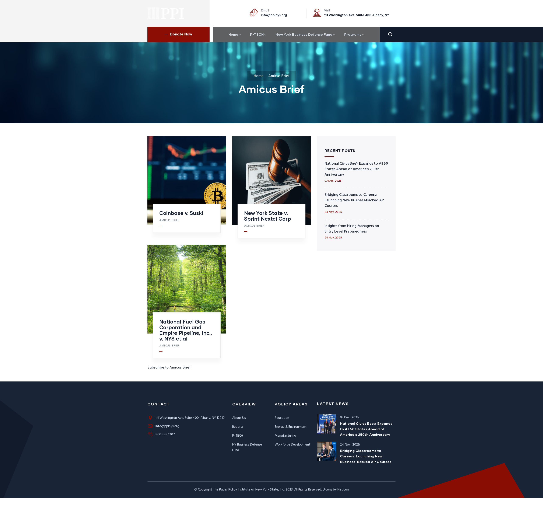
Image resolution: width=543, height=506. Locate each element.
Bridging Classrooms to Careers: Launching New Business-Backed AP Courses (354, 200)
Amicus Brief (169, 220)
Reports (238, 427)
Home (258, 76)
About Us (239, 418)
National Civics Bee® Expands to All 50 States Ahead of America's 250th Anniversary (356, 169)
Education (282, 418)
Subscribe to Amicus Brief (169, 367)
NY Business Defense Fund (247, 447)
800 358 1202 (165, 434)
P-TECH (237, 436)
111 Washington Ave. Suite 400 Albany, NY (356, 15)
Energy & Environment (290, 427)
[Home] (166, 13)
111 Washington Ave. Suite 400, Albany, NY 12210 (190, 418)
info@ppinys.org (274, 15)
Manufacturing (285, 436)
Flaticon (343, 489)
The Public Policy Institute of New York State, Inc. (249, 489)
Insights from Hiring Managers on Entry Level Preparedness (352, 229)
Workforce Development (292, 444)
